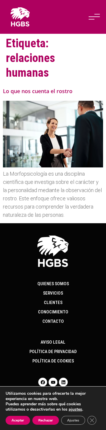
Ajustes (73, 420)
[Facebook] (42, 382)
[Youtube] (53, 382)
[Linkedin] (63, 382)
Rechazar (45, 420)
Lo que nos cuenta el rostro (37, 91)
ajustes (75, 409)
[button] (94, 16)
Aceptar (17, 420)
